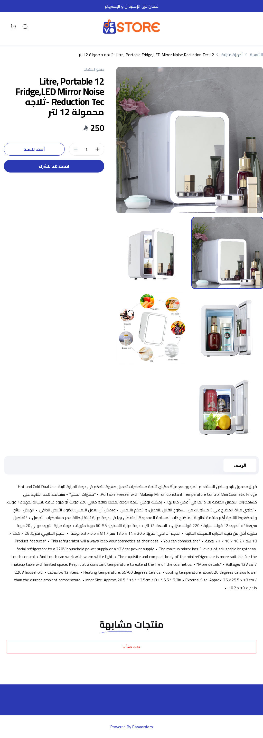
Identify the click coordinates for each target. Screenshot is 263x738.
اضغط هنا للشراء (54, 166)
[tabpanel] (189, 140)
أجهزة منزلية (232, 55)
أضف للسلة (34, 149)
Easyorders (142, 727)
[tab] (227, 252)
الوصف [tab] (240, 465)
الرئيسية (256, 55)
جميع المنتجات (93, 69)
